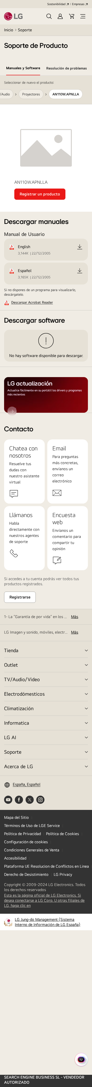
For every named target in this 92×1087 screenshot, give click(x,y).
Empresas (78, 4)
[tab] (23, 69)
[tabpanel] (46, 244)
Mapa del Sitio (16, 817)
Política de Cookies (62, 833)
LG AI (10, 737)
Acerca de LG (18, 766)
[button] (49, 16)
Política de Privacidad (22, 833)
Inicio (8, 29)
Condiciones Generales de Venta (31, 850)
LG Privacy (63, 874)
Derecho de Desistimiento (26, 874)
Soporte (25, 29)
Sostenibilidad (56, 4)
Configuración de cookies (26, 841)
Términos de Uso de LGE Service (32, 825)
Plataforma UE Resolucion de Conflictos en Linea (46, 866)
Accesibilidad (15, 858)
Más (74, 616)
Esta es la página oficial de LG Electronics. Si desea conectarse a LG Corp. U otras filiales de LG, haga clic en (44, 900)
